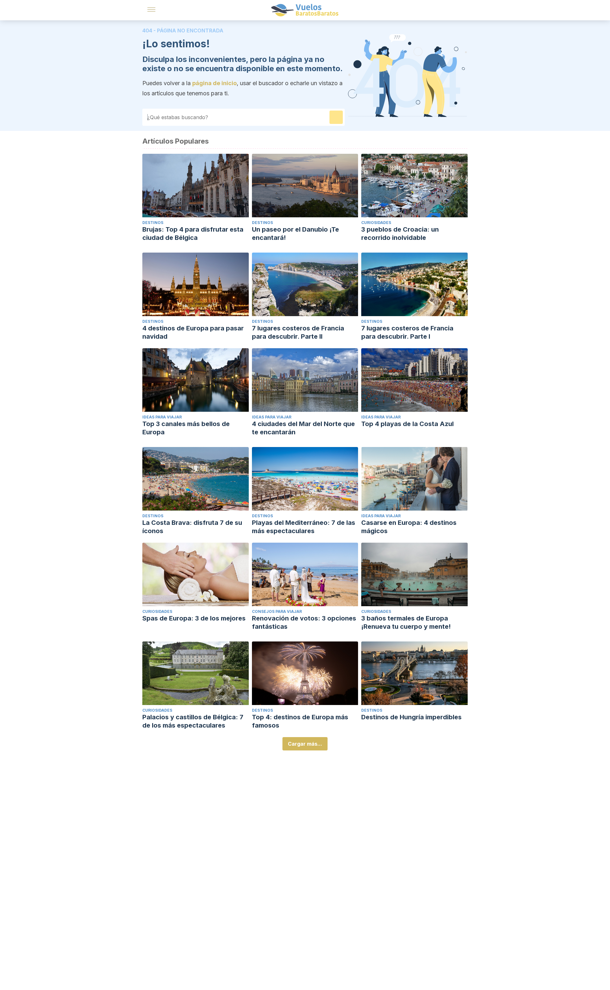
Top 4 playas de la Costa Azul (407, 424)
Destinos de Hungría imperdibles (411, 717)
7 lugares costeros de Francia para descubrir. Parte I (407, 332)
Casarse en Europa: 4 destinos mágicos (409, 527)
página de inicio (214, 83)
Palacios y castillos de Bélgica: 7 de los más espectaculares (192, 721)
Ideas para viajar (162, 417)
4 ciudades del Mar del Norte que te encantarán (303, 428)
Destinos (152, 222)
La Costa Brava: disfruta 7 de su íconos (192, 527)
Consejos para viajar (277, 611)
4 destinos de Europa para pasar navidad (193, 332)
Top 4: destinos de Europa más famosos (300, 721)
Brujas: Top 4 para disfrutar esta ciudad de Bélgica (192, 233)
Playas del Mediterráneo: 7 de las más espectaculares (303, 527)
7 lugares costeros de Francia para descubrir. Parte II (298, 332)
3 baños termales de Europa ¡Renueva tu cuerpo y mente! (406, 622)
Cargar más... (305, 744)
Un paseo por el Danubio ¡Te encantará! (295, 233)
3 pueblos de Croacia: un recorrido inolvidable (400, 233)
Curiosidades (376, 222)
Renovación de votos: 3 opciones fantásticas (304, 622)
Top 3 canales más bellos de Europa (186, 428)
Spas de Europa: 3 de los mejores (194, 618)
